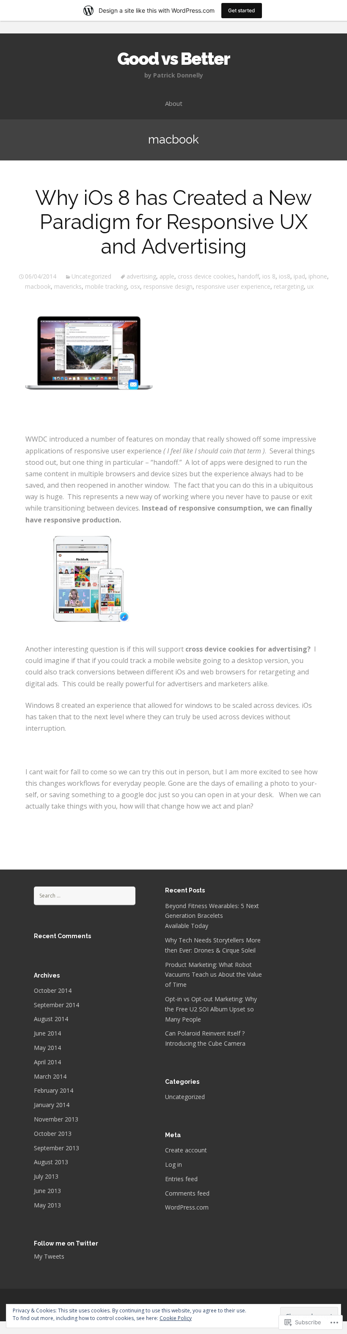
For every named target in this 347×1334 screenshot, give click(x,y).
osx (135, 286)
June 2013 (47, 1191)
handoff (248, 276)
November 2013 (56, 1119)
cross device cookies (206, 276)
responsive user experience (233, 286)
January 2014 (51, 1105)
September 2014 (56, 1005)
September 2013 (56, 1148)
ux (310, 286)
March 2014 (50, 1076)
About (173, 103)
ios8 (284, 276)
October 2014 (53, 990)
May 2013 (47, 1205)
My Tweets (49, 1256)
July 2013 (46, 1176)
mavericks (68, 286)
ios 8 (268, 276)
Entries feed (181, 1179)
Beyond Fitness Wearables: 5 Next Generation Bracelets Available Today (212, 916)
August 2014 (51, 1019)
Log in (173, 1164)
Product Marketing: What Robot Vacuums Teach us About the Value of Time (213, 975)
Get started (241, 10)
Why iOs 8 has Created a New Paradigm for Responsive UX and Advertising (173, 222)
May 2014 (47, 1048)
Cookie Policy (176, 1318)
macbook (38, 286)
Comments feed (187, 1193)
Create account (186, 1150)
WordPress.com (187, 1207)
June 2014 (47, 1033)
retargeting (289, 286)
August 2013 (51, 1162)
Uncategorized (91, 276)
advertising (141, 276)
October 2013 (53, 1134)
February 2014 (53, 1090)
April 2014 (47, 1062)
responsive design (168, 286)
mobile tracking (106, 286)
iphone (317, 276)
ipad (299, 276)
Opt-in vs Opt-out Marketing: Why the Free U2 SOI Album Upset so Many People (211, 1009)
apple (167, 276)
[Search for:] (84, 895)
